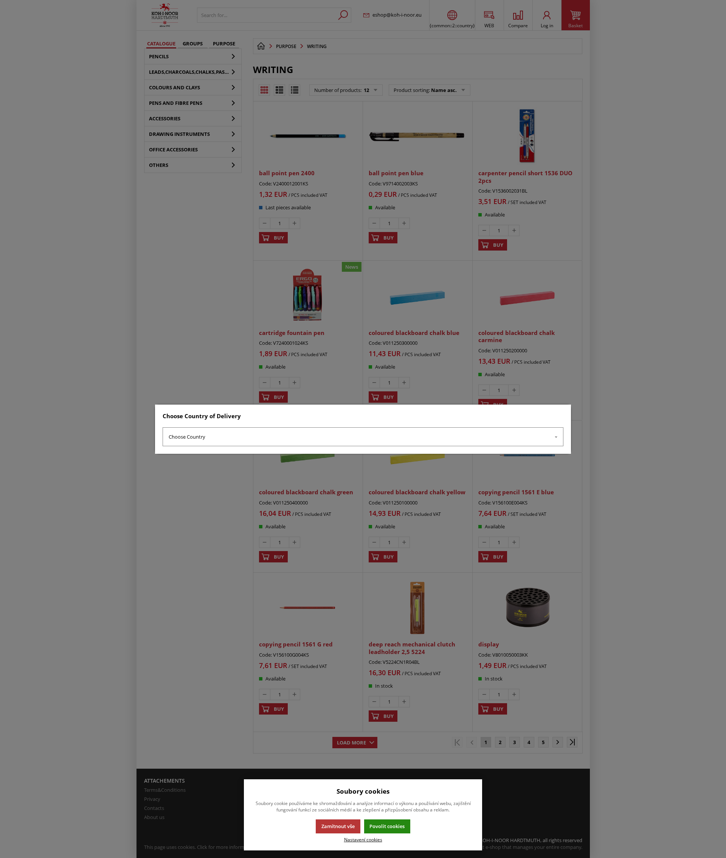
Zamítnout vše (338, 826)
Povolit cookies (387, 826)
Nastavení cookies (363, 839)
